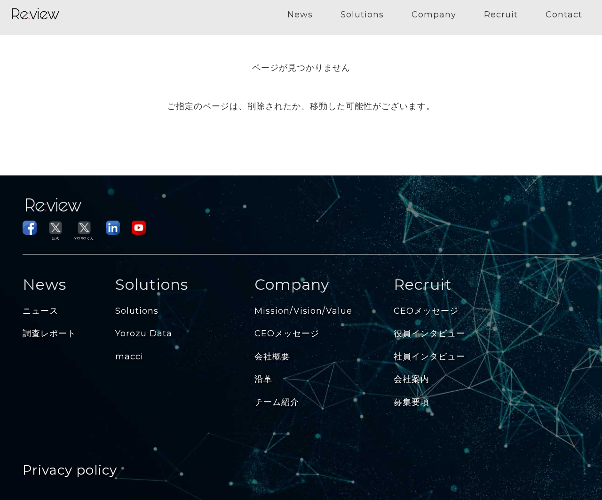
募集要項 (411, 402)
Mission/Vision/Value (303, 311)
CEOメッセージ (286, 333)
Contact (564, 14)
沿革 (263, 379)
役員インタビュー (429, 333)
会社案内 (411, 379)
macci (129, 356)
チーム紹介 (276, 402)
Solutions (362, 14)
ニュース (40, 311)
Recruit (501, 14)
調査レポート (49, 333)
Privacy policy (70, 469)
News (300, 14)
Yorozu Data (143, 333)
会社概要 (272, 356)
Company (434, 14)
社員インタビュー (429, 356)
